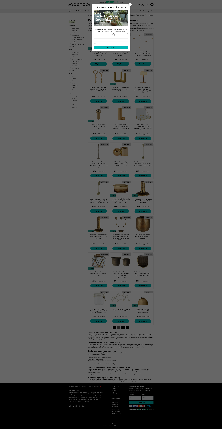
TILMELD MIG (111, 47)
